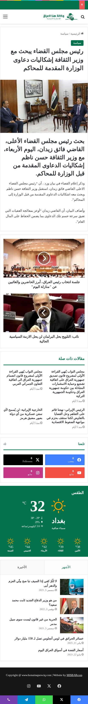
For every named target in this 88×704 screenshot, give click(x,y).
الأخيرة (22, 567)
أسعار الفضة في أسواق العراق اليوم (61, 650)
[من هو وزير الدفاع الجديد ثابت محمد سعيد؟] (72, 606)
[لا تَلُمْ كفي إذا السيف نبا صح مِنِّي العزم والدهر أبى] (72, 587)
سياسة (64, 33)
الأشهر (66, 567)
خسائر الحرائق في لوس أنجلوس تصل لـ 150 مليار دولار (49, 638)
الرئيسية (75, 33)
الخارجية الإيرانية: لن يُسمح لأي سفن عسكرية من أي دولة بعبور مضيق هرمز (23, 414)
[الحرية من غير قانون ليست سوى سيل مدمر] (72, 625)
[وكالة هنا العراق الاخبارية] (60, 16)
